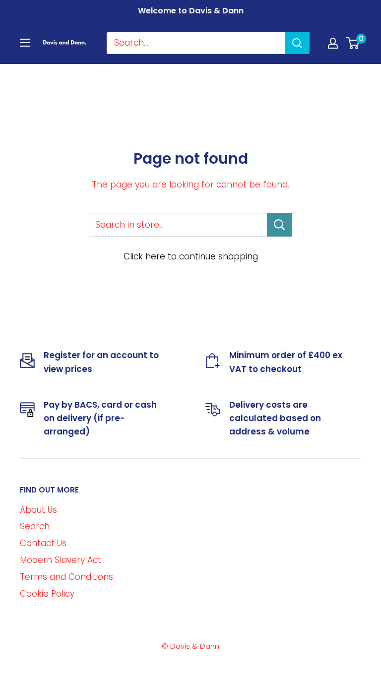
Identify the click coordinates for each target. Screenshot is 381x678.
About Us (38, 510)
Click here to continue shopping (191, 256)
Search (35, 526)
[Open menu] (25, 43)
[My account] (333, 43)
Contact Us (43, 543)
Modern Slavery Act (60, 560)
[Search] (297, 43)
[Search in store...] (279, 225)
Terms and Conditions (66, 577)
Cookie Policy (47, 594)
